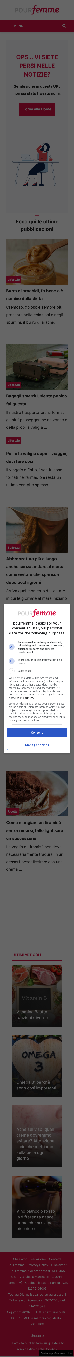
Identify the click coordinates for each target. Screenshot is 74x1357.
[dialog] (37, 678)
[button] (37, 671)
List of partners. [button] (24, 698)
